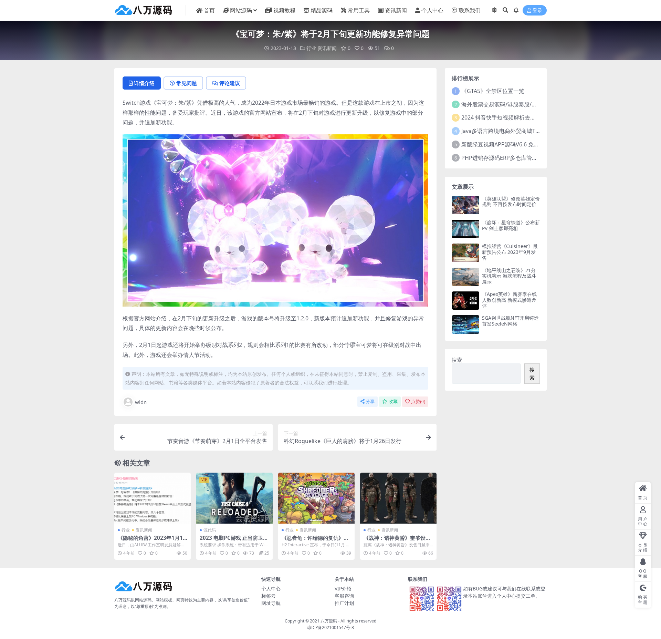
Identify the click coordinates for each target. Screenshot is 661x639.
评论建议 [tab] (229, 83)
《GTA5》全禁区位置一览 (492, 91)
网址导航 (271, 603)
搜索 (457, 359)
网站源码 (241, 10)
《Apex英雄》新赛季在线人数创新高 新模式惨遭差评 (509, 300)
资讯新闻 (396, 10)
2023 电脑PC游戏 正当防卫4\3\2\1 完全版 (233, 540)
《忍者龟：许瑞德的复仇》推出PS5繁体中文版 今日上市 (315, 540)
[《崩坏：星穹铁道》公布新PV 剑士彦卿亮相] (465, 229)
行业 (311, 48)
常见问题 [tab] (186, 83)
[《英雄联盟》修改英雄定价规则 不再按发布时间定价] (465, 205)
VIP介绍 (343, 588)
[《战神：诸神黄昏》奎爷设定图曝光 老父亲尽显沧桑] (398, 498)
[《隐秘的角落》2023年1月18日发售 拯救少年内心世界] (152, 498)
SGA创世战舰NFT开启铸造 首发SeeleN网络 (510, 321)
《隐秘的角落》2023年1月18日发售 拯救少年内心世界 (152, 540)
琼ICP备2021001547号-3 (330, 627)
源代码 (209, 530)
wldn (141, 402)
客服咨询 (344, 595)
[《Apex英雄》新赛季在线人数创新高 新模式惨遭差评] (465, 300)
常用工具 (359, 10)
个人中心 (432, 10)
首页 (209, 10)
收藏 (393, 401)
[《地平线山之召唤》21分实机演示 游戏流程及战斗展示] (465, 277)
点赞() (418, 401)
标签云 (268, 595)
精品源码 (322, 10)
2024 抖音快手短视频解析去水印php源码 (512, 117)
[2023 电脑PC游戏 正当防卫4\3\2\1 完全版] (234, 498)
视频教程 (284, 10)
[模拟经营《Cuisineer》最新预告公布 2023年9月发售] (465, 253)
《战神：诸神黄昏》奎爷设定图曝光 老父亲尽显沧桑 (397, 540)
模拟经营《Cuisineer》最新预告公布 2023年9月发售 (510, 252)
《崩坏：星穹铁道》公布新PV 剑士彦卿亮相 (511, 225)
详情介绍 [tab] (144, 83)
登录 (537, 10)
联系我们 (470, 10)
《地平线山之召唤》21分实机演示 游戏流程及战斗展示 (509, 276)
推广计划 (344, 603)
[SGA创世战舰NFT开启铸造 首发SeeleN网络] (465, 324)
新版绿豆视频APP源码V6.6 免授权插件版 (511, 144)
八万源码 (329, 621)
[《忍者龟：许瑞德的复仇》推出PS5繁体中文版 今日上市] (316, 498)
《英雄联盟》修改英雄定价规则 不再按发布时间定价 (511, 201)
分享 (370, 401)
